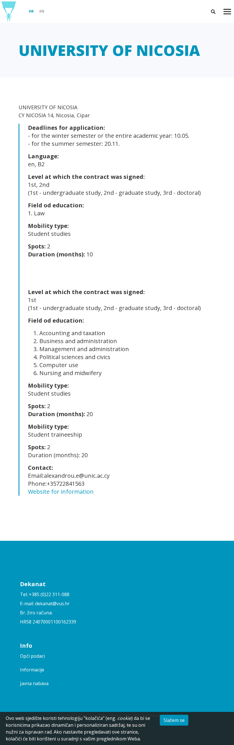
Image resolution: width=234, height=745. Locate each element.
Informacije (32, 670)
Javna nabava (34, 683)
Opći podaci (32, 656)
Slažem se (174, 720)
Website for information (61, 491)
